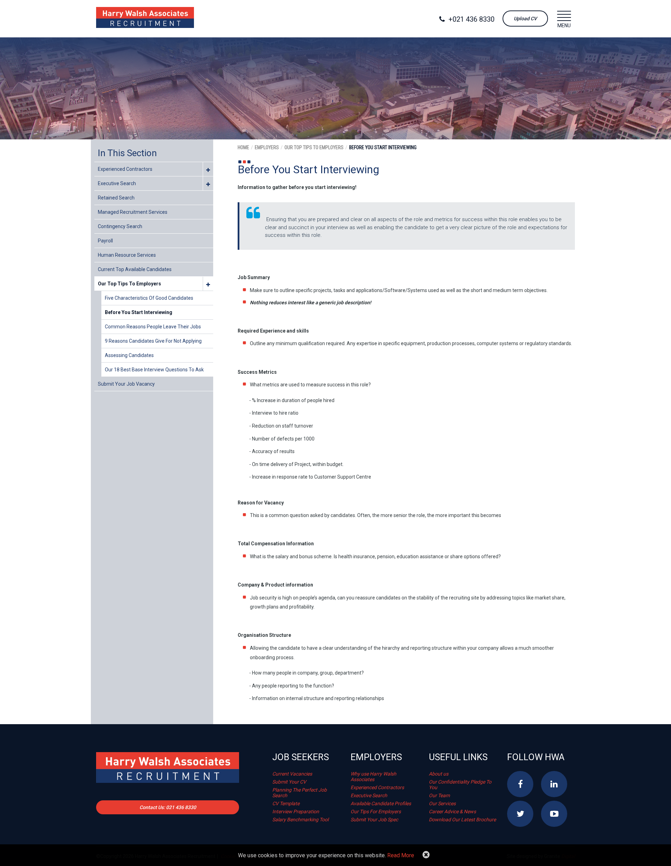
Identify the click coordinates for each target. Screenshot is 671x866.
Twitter (520, 814)
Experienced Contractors (125, 169)
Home (243, 147)
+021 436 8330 (471, 19)
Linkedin (554, 784)
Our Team (439, 795)
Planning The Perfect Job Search (299, 792)
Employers (267, 147)
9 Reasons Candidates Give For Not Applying (153, 341)
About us (438, 774)
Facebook (520, 784)
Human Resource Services (127, 255)
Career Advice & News (452, 811)
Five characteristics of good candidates (149, 298)
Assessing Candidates (129, 355)
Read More (400, 855)
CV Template (286, 803)
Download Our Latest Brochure (462, 819)
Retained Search (116, 198)
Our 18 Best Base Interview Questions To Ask (154, 369)
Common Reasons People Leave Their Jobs (153, 326)
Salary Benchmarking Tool (300, 819)
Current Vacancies (292, 774)
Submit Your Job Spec (374, 819)
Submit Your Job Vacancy (126, 384)
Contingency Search (120, 226)
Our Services (442, 803)
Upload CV (525, 18)
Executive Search (117, 183)
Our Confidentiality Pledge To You (460, 784)
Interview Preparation (295, 811)
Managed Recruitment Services (132, 212)
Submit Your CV (289, 782)
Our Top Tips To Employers (129, 283)
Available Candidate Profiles (381, 803)
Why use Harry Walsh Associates (373, 776)
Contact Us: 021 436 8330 (167, 807)
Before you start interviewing (138, 312)
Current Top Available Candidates (135, 269)
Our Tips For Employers (376, 811)
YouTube (554, 814)
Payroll (105, 240)
